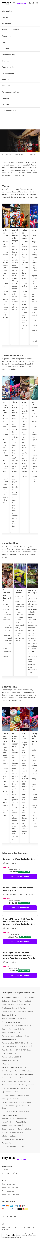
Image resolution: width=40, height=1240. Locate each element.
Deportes (5, 104)
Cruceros (5, 60)
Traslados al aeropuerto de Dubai (14, 1078)
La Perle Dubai (7, 1074)
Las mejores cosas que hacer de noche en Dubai (17, 1107)
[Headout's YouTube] (11, 1216)
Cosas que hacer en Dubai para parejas (16, 1088)
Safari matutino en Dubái (11, 1032)
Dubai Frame (29, 997)
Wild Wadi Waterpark (9, 1046)
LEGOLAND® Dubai (9, 1053)
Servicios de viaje (9, 54)
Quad (27, 1036)
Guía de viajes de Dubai (21, 1081)
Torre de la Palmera (25, 1129)
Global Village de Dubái (10, 1071)
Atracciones (6, 36)
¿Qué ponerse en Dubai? (11, 1092)
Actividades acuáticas (10, 92)
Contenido (10, 1235)
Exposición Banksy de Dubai (12, 1132)
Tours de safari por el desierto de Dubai (16, 1025)
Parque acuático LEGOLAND (12, 1057)
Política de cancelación (10, 1194)
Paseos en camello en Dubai (12, 1036)
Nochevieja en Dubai (26, 1085)
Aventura (5, 79)
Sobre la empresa (8, 1184)
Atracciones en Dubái (10, 29)
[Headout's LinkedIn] (3, 1216)
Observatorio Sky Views (10, 1015)
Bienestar (5, 98)
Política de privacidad (10, 1187)
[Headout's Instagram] (7, 1216)
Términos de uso (8, 1191)
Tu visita (5, 17)
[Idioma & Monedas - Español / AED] (33, 3)
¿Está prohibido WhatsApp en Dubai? (16, 1095)
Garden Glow (25, 1046)
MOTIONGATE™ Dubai (23, 1050)
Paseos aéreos (7, 85)
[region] (20, 275)
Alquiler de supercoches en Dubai (14, 1018)
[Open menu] (37, 3)
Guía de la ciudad (9, 110)
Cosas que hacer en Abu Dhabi (13, 1146)
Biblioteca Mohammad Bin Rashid (14, 1118)
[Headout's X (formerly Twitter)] (19, 1216)
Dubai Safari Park (8, 1004)
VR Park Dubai (27, 1071)
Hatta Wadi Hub (7, 1122)
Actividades (6, 23)
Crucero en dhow (23, 1004)
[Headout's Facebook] (15, 1216)
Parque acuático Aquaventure (12, 1060)
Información (7, 11)
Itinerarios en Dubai (9, 1085)
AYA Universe (6, 1064)
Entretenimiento (8, 73)
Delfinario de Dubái (9, 1001)
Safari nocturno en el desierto (13, 1029)
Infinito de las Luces (9, 1136)
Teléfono (7, 1170)
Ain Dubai (23, 1008)
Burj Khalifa (17, 997)
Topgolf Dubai (21, 1122)
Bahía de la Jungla (8, 1129)
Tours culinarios (8, 67)
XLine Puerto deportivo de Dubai (14, 1139)
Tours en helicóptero (25, 1011)
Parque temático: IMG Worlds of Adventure (17, 1043)
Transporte (6, 48)
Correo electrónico (11, 1173)
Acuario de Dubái (25, 1001)
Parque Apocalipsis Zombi (11, 1125)
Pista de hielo (7, 1050)
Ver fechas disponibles (20, 876)
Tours (4, 42)
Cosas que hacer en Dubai (11, 1099)
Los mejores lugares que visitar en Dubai (17, 1102)
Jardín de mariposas (9, 1008)
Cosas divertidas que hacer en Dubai (15, 1111)
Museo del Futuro (8, 1011)
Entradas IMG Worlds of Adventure (14, 154)
